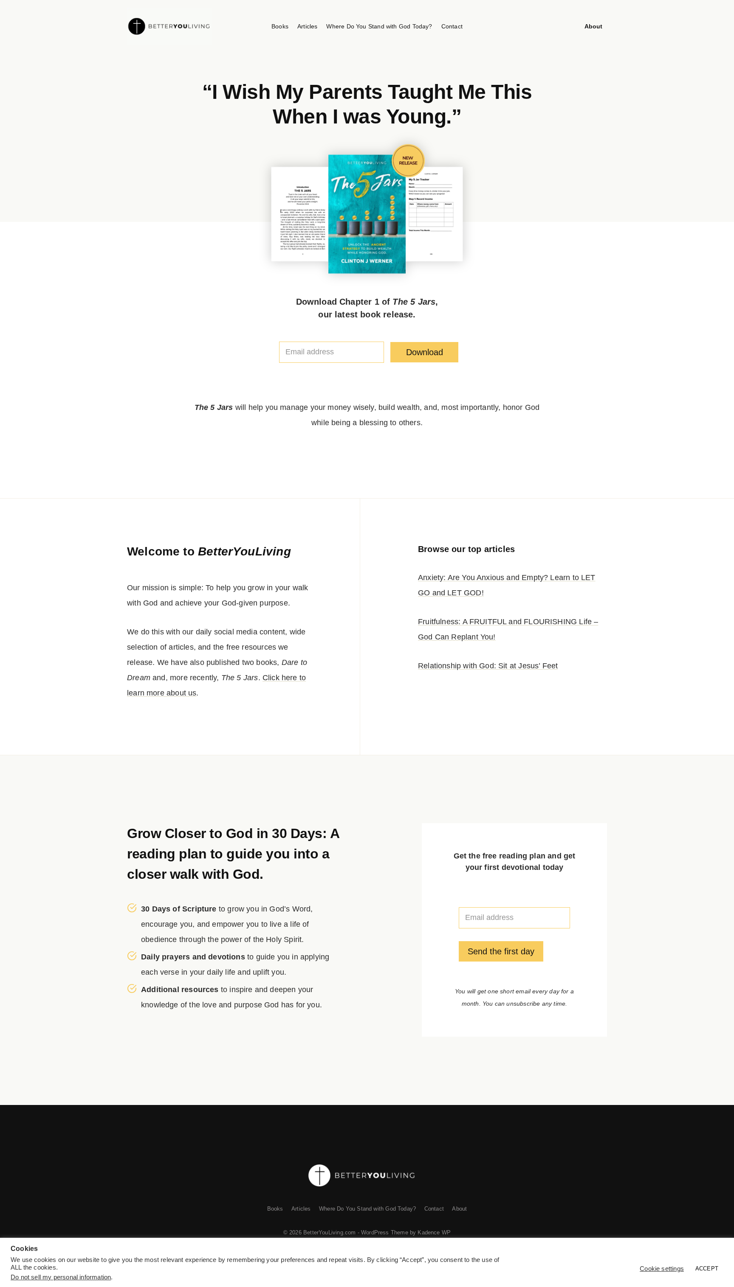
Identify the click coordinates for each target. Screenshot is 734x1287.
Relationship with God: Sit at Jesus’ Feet (488, 666)
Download (424, 352)
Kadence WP (434, 1232)
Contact (452, 26)
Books (279, 26)
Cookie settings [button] (662, 1268)
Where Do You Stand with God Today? (379, 26)
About (593, 26)
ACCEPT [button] (706, 1268)
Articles (307, 26)
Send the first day (501, 951)
